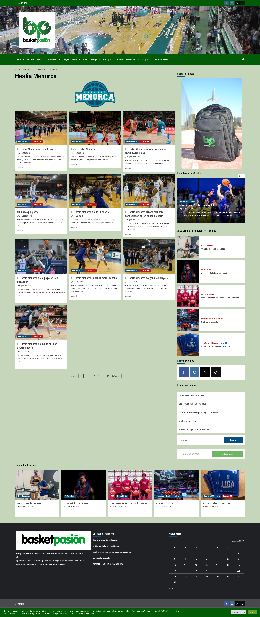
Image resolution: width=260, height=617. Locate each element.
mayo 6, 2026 (131, 220)
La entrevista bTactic (187, 198)
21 (217, 570)
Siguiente (116, 376)
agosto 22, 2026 (70, 506)
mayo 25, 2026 (23, 153)
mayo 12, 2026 (23, 216)
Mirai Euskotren (207, 246)
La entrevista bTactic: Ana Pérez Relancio (200, 202)
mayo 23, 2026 (77, 153)
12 (108, 376)
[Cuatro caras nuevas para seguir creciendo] (188, 295)
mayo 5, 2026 (23, 286)
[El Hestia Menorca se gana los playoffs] (149, 256)
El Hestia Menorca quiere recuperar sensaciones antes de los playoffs (145, 214)
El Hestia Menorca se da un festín (90, 212)
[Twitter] (237, 3)
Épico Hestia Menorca (83, 149)
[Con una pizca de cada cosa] (188, 246)
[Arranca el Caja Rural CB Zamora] (188, 344)
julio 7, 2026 (185, 206)
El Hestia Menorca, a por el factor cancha (94, 278)
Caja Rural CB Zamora (209, 343)
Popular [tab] (197, 230)
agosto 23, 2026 (24, 506)
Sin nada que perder (28, 212)
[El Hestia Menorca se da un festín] (95, 191)
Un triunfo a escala (209, 322)
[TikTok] (242, 3)
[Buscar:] (201, 440)
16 (238, 564)
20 (207, 570)
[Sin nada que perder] (41, 191)
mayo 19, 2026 (131, 157)
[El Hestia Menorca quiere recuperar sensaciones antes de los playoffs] (149, 191)
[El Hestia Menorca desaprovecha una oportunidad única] (149, 128)
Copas (145, 59)
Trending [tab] (211, 230)
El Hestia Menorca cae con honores (36, 149)
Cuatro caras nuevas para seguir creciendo (220, 297)
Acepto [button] (252, 612)
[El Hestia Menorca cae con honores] (41, 128)
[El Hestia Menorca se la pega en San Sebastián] (41, 256)
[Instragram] (232, 3)
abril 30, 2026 (77, 282)
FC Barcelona (206, 270)
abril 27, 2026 (131, 282)
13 (207, 564)
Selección (131, 59)
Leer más (20, 167)
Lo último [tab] (184, 230)
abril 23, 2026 (23, 352)
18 (185, 570)
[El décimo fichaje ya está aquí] (188, 271)
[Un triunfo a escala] (188, 320)
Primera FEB (34, 59)
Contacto (19, 603)
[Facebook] (226, 3)
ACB (18, 59)
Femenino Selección (208, 319)
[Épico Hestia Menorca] (95, 128)
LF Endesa (52, 59)
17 (174, 570)
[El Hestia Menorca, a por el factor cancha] (95, 256)
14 (217, 564)
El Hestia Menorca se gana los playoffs (147, 278)
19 (196, 570)
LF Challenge (90, 59)
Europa (107, 59)
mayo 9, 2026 (77, 216)
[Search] (243, 59)
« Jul (171, 588)
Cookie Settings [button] (238, 612)
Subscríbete (227, 454)
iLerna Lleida (210, 294)
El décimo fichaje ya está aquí (214, 273)
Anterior (74, 376)
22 (228, 570)
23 (238, 570)
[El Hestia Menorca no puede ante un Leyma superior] (41, 322)
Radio (120, 59)
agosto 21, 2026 (209, 506)
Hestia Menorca (23, 142)
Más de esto (161, 59)
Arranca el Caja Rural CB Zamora (215, 346)
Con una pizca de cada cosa (213, 248)
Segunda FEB (70, 59)
